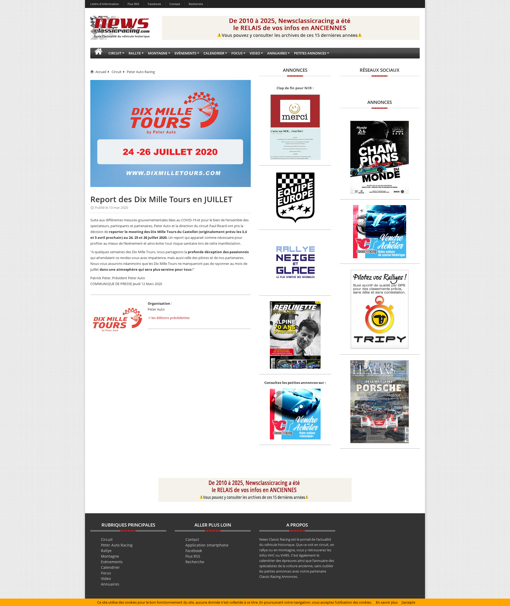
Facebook (154, 4)
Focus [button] (237, 53)
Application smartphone (206, 545)
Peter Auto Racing (141, 71)
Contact (174, 4)
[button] (98, 53)
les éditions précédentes (170, 317)
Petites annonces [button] (310, 53)
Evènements (112, 561)
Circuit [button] (114, 53)
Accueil (100, 71)
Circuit (117, 71)
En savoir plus (387, 602)
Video (106, 578)
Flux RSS (133, 4)
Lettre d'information (104, 4)
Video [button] (255, 53)
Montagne (110, 556)
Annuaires (110, 584)
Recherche (196, 4)
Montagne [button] (157, 53)
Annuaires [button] (277, 53)
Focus (106, 572)
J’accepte (408, 602)
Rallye (106, 550)
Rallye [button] (135, 53)
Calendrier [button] (213, 53)
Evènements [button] (185, 53)
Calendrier (110, 567)
